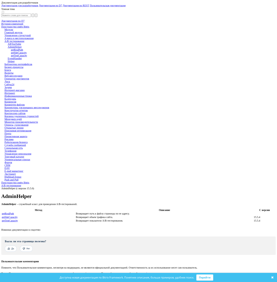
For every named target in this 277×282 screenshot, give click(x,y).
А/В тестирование (11, 185)
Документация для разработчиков (19, 5)
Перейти (205, 277)
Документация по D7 (50, 5)
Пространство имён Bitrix (15, 182)
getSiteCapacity (10, 217)
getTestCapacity (10, 220)
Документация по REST (76, 5)
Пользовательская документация (108, 5)
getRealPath (8, 213)
